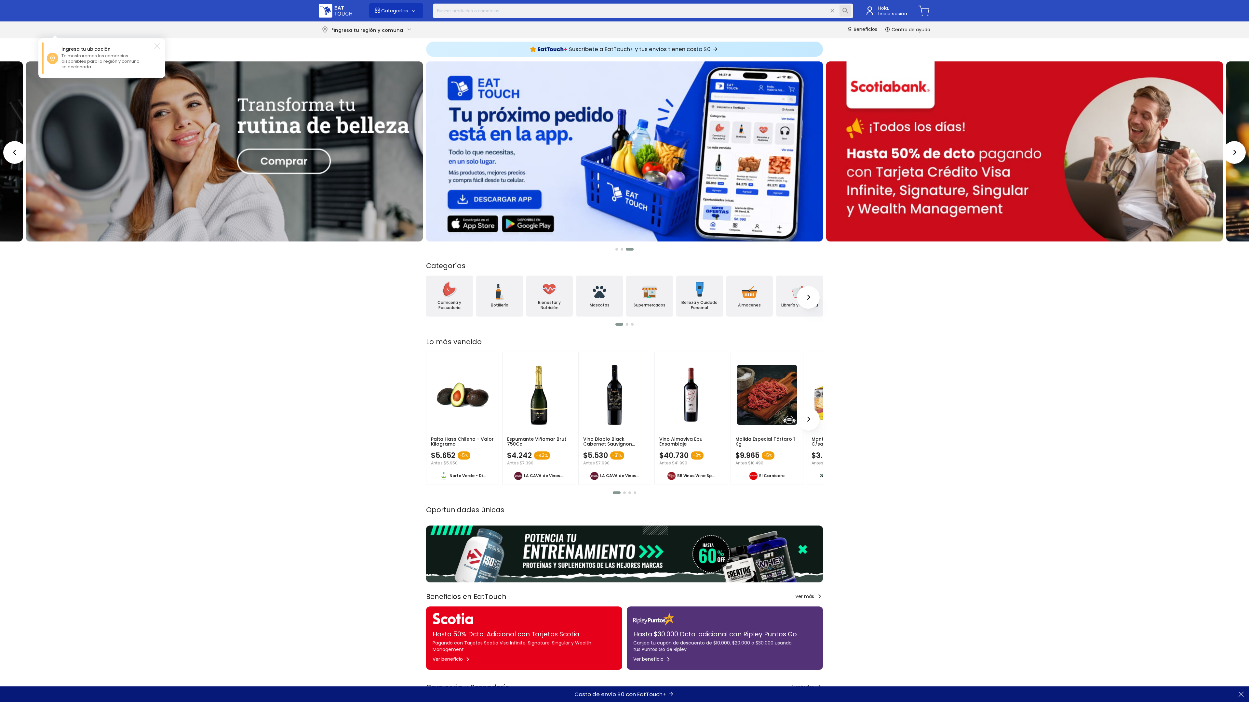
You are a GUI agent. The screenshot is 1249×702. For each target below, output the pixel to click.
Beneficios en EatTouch (466, 596)
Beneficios (865, 29)
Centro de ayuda (910, 29)
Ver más (804, 596)
